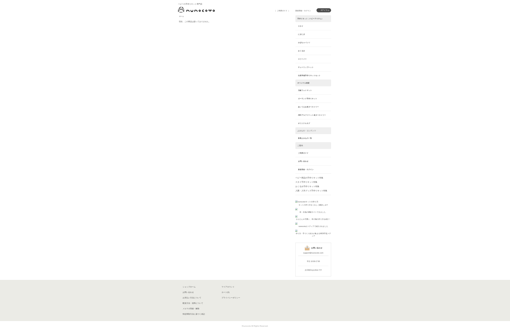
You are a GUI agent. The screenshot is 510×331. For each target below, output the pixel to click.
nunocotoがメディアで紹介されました (313, 226)
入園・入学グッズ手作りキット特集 (311, 190)
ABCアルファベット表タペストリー (312, 115)
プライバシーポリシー (231, 298)
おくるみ (301, 51)
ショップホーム (189, 287)
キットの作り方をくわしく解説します (313, 205)
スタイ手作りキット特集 (306, 182)
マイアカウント (228, 287)
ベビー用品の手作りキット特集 (309, 178)
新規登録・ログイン (303, 11)
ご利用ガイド (303, 153)
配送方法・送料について (193, 303)
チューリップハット (306, 67)
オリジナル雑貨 (303, 83)
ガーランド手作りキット (307, 99)
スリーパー (302, 59)
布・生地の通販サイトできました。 (313, 212)
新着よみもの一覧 (305, 138)
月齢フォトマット (305, 90)
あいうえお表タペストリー (308, 107)
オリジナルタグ (304, 123)
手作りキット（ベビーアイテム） (310, 19)
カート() (226, 292)
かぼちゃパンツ (304, 43)
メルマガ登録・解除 (191, 308)
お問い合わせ (303, 161)
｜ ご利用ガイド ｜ (282, 11)
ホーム (181, 16)
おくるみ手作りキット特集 (307, 186)
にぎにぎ (301, 34)
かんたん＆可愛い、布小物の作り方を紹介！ (313, 219)
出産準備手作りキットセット (309, 75)
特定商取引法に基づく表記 (194, 314)
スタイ (300, 26)
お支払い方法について (192, 298)
